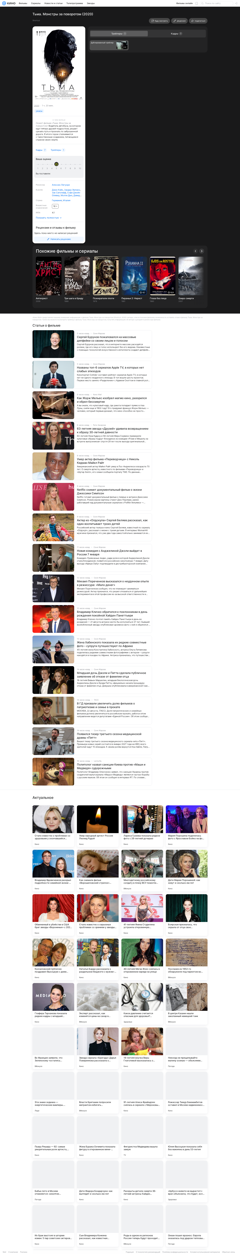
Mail (4, 1252)
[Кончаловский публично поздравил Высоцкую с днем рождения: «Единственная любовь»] (53, 959)
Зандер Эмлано (72, 190)
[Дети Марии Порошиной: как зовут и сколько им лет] (187, 870)
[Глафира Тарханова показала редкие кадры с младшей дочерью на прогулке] (53, 1004)
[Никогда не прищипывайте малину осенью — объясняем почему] (187, 1048)
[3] (48, 168)
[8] (71, 168)
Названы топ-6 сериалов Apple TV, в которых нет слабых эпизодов (110, 369)
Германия (57, 200)
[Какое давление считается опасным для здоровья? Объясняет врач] (142, 1004)
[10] (80, 168)
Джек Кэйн (57, 190)
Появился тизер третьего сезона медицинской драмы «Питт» (109, 735)
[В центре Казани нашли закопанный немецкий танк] (187, 1004)
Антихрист (42, 298)
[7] (66, 168)
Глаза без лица (158, 298)
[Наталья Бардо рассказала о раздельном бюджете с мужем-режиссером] (98, 959)
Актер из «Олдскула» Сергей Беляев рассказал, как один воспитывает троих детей (112, 522)
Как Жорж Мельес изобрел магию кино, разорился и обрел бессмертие (112, 399)
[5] (57, 168)
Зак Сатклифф (59, 192)
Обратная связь (228, 1252)
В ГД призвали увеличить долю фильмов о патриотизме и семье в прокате (106, 705)
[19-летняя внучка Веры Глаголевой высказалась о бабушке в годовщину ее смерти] (142, 1048)
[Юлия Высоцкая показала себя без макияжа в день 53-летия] (187, 1137)
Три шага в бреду (73, 298)
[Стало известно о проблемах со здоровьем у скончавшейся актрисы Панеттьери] (53, 826)
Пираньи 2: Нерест (131, 298)
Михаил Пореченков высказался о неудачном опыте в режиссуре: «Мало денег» (113, 583)
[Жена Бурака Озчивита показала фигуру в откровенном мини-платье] (98, 1137)
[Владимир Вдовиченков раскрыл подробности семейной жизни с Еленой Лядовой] (53, 870)
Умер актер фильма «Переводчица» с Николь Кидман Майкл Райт (108, 461)
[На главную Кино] (10, 3)
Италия (66, 200)
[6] (61, 168)
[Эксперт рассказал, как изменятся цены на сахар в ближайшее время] (98, 1004)
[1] (38, 168)
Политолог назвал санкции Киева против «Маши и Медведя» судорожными (111, 766)
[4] (52, 168)
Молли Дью (66, 195)
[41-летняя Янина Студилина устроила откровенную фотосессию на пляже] (142, 915)
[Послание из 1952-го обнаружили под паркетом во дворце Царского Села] (187, 959)
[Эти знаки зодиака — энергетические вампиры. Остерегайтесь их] (53, 1093)
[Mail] (4, 3)
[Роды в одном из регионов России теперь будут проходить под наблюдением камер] (142, 1226)
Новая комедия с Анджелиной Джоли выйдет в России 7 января (109, 552)
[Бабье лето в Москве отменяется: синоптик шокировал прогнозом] (53, 1181)
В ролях (39, 190)
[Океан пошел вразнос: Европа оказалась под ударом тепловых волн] (187, 1226)
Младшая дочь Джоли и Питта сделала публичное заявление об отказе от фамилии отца (111, 674)
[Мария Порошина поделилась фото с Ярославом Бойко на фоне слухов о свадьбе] (187, 826)
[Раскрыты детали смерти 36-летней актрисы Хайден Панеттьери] (142, 1181)
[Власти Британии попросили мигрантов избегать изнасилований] (98, 1093)
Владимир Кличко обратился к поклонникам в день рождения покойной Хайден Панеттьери (112, 613)
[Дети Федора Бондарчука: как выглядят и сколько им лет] (98, 1181)
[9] (75, 168)
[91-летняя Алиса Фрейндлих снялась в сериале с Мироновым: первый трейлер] (142, 1093)
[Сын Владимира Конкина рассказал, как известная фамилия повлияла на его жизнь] (98, 1226)
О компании (13, 1252)
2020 (36, 105)
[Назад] (195, 251)
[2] (43, 168)
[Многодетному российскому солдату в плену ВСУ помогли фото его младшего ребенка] (142, 870)
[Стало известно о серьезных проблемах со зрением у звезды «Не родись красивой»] (98, 915)
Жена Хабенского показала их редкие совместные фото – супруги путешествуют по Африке (111, 644)
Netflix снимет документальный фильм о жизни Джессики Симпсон (109, 491)
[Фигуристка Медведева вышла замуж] (142, 1137)
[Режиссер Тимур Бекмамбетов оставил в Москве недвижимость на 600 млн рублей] (187, 1093)
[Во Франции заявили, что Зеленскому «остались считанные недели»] (53, 1048)
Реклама (23, 1252)
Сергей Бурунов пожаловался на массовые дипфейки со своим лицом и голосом (106, 338)
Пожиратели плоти (103, 298)
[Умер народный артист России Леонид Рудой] (98, 826)
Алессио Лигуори (61, 185)
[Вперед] (201, 251)
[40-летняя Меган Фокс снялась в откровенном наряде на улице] (142, 959)
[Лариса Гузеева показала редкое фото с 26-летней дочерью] (142, 826)
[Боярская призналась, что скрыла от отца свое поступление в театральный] (187, 915)
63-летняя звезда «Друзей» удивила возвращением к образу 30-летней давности (112, 430)
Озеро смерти (186, 298)
